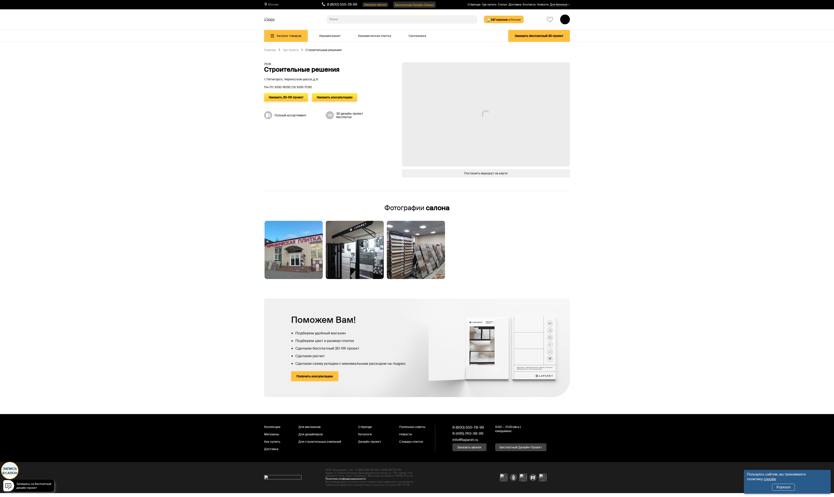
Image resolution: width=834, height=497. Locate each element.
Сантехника (417, 36)
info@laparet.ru (465, 439)
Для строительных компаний (319, 442)
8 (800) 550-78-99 (342, 4)
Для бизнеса (558, 4)
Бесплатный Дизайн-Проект (414, 5)
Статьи (502, 4)
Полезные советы (412, 427)
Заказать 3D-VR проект (286, 97)
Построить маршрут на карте (486, 173)
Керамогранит (330, 36)
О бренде (474, 4)
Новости (543, 4)
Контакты (529, 4)
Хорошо (783, 487)
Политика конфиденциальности (345, 478)
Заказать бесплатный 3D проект (539, 36)
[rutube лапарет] (533, 477)
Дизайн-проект (369, 442)
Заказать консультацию (334, 97)
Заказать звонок (375, 5)
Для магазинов (309, 427)
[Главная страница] (269, 19)
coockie (770, 479)
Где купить (489, 4)
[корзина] (565, 19)
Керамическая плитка (374, 36)
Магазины (271, 434)
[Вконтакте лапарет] (503, 477)
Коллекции (272, 427)
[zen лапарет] (523, 477)
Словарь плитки (411, 442)
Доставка (514, 4)
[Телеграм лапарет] (542, 477)
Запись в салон (9, 471)
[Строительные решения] (294, 250)
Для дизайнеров (310, 434)
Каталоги (365, 434)
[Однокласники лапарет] (513, 477)
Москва (273, 4)
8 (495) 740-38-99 (467, 433)
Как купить (272, 442)
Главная (270, 50)
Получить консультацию (314, 376)
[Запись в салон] (30, 486)
